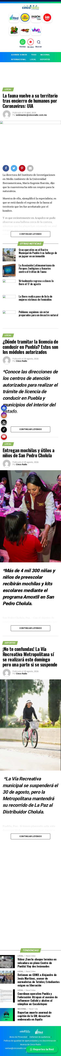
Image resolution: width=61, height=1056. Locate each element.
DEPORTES (45, 59)
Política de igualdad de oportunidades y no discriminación (30, 1041)
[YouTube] (4, 437)
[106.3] (36, 30)
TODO (33, 55)
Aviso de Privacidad (18, 1037)
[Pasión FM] (36, 17)
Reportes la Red (43, 1049)
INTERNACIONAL (18, 59)
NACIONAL (45, 55)
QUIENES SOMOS (19, 55)
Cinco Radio (21, 361)
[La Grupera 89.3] (25, 17)
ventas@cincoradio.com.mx (18, 1048)
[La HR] (47, 17)
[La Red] (14, 17)
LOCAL (33, 59)
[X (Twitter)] (4, 422)
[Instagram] (4, 415)
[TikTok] (4, 430)
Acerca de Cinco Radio (30, 1044)
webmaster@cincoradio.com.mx (31, 115)
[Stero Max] (25, 30)
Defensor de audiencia (40, 1037)
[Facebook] (4, 408)
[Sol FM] (14, 30)
